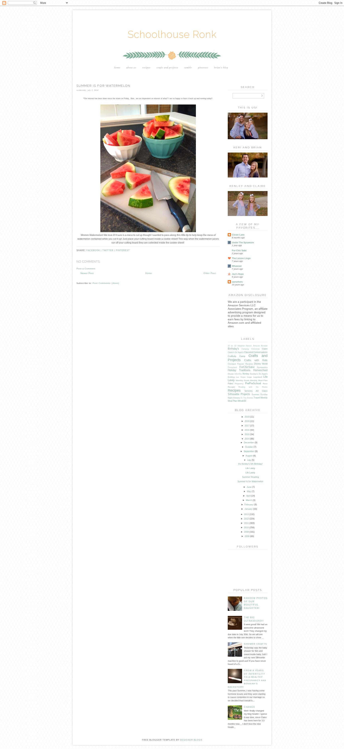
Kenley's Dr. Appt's (259, 374)
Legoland (257, 377)
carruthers (237, 282)
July (249, 460)
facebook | (94, 250)
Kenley (246, 374)
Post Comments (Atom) (106, 283)
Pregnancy (239, 384)
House (231, 374)
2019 (247, 417)
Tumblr (188, 67)
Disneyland (232, 367)
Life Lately (250, 468)
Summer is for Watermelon (250, 481)
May (249, 491)
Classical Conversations (256, 352)
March (249, 500)
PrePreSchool (253, 383)
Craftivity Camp (236, 356)
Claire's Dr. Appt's (235, 352)
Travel (257, 397)
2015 (247, 434)
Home (117, 67)
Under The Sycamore (243, 242)
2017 (247, 425)
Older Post (209, 273)
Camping (245, 349)
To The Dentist (246, 398)
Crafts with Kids (256, 360)
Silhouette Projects (239, 394)
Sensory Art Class (256, 391)
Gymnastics (262, 367)
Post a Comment (85, 268)
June (249, 487)
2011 (246, 523)
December (249, 442)
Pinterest (203, 67)
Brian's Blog (221, 67)
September (249, 451)
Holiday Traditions (239, 370)
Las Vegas (241, 377)
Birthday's (233, 348)
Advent (249, 346)
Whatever (237, 266)
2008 (247, 536)
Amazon (256, 346)
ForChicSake (246, 367)
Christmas (255, 349)
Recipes (146, 67)
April (248, 496)
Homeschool (260, 370)
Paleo (230, 383)
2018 (247, 421)
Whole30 (242, 401)
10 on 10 (232, 346)
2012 (246, 518)
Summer (255, 394)
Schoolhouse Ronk (172, 34)
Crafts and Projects (167, 67)
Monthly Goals (242, 380)
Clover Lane (238, 235)
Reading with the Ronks (253, 387)
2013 (246, 514)
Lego (249, 377)
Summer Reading (250, 477)
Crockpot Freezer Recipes (240, 364)
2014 (247, 439)
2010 (246, 527)
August (249, 455)
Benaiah (264, 346)
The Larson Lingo (241, 258)
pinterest (123, 250)
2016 (247, 430)
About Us (131, 67)
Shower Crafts (255, 644)
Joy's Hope (238, 274)
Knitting (231, 377)
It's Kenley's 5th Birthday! (250, 464)
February (248, 504)
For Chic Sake (239, 250)
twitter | (109, 250)
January (248, 509)
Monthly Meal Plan (259, 380)
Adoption (241, 346)
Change (249, 707)
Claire (265, 349)
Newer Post (87, 273)
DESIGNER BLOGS (191, 740)
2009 (246, 532)
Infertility (238, 374)
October (249, 447)
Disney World (261, 364)
